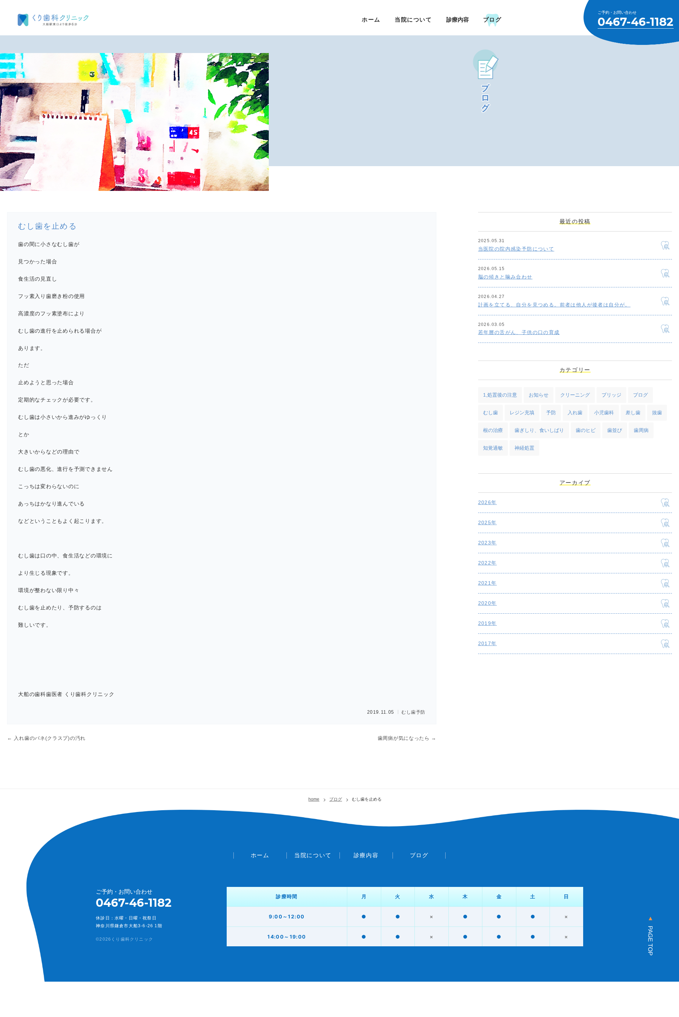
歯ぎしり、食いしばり (539, 430)
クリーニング (575, 395)
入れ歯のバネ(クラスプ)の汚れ (46, 738)
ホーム (371, 20)
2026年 (487, 502)
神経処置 (524, 448)
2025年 (487, 522)
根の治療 (493, 430)
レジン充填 (522, 412)
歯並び (614, 430)
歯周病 (641, 430)
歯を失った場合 (340, 865)
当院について (413, 20)
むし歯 (408, 712)
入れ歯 (575, 412)
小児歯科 (604, 412)
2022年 (487, 563)
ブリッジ (611, 395)
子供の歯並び (441, 865)
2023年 (487, 542)
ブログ (492, 20)
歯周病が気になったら (407, 738)
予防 (420, 712)
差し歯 (633, 412)
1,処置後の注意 (500, 395)
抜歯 (657, 412)
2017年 (487, 643)
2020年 (487, 603)
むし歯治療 (249, 865)
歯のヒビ (586, 430)
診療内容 (366, 855)
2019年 (487, 623)
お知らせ (539, 395)
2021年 (487, 583)
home (313, 799)
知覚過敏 (493, 448)
